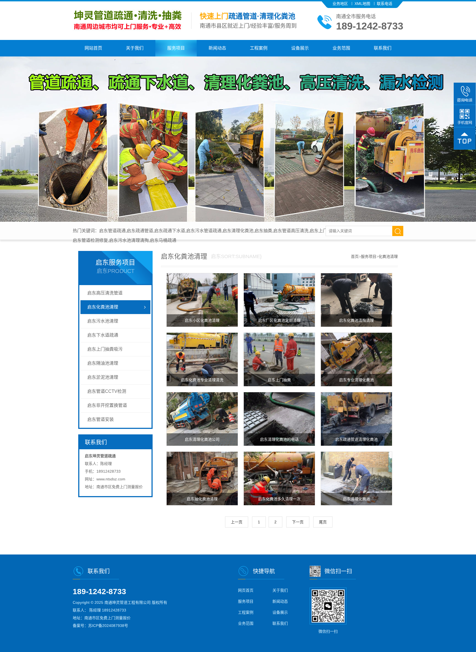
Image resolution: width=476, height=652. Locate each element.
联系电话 (384, 3)
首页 (355, 256)
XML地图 (362, 3)
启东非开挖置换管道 (107, 405)
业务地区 (340, 3)
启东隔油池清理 (102, 363)
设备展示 (300, 48)
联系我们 (382, 48)
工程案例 (258, 48)
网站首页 (93, 48)
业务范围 (341, 48)
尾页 (323, 522)
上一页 (236, 522)
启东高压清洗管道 (105, 293)
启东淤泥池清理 (102, 377)
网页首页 (245, 590)
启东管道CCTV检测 (106, 391)
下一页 (298, 522)
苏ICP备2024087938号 (108, 625)
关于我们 (135, 48)
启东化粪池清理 (102, 307)
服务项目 (176, 48)
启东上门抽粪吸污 (105, 349)
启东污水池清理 (102, 321)
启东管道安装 (100, 419)
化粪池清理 (388, 256)
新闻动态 (217, 48)
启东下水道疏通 (102, 335)
